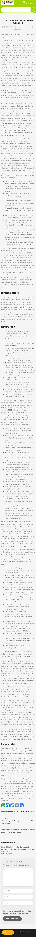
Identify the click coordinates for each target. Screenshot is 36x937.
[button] (23, 3)
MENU (28, 4)
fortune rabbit (7, 123)
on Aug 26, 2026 (8, 854)
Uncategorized (18, 29)
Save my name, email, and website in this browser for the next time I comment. (17, 912)
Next (2, 827)
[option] (18, 850)
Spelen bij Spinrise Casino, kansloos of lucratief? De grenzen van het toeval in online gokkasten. (17, 849)
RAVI (7, 27)
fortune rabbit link (11, 811)
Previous (5, 818)
